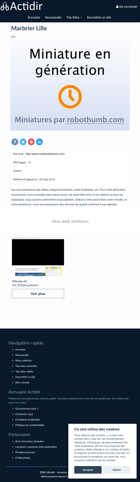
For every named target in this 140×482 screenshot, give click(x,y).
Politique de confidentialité (29, 425)
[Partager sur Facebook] (15, 142)
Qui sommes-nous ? (26, 408)
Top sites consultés (26, 366)
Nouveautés (53, 17)
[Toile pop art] (38, 256)
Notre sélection (23, 360)
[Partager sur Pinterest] (31, 142)
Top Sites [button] (75, 18)
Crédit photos (22, 457)
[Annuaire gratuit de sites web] (21, 6)
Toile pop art (19, 281)
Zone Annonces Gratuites (29, 441)
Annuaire (34, 17)
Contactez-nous (24, 414)
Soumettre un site (99, 17)
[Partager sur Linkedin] (40, 142)
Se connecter (127, 6)
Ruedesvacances (25, 452)
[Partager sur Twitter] (23, 142)
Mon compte (22, 382)
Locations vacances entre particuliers (36, 446)
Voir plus (38, 293)
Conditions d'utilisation (27, 419)
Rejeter (117, 469)
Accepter (88, 469)
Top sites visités (24, 371)
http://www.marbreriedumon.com (45, 154)
